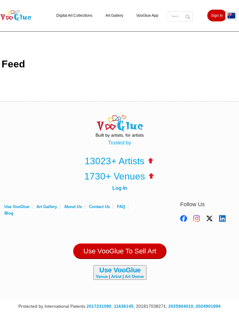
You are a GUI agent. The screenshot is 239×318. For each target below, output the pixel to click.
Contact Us (99, 206)
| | (120, 272)
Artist (116, 276)
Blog (8, 213)
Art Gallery (114, 15)
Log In (119, 188)
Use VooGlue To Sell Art (119, 251)
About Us (73, 206)
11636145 (124, 306)
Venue (102, 276)
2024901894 (208, 306)
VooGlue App (147, 15)
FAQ (121, 206)
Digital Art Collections (74, 15)
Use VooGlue (16, 206)
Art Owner (134, 276)
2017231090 (99, 306)
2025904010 (180, 306)
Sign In (217, 15)
